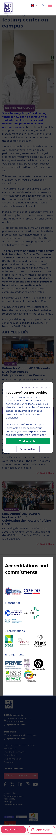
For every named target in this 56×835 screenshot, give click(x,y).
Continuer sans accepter (36, 387)
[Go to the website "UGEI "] (13, 621)
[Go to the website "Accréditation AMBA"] (40, 641)
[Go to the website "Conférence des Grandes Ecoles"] (13, 613)
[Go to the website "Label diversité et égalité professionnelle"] (27, 664)
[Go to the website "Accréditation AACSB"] (9, 641)
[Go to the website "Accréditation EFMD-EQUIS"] (23, 641)
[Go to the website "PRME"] (13, 664)
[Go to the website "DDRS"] (30, 676)
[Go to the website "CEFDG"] (32, 591)
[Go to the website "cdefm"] (31, 613)
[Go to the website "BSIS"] (13, 676)
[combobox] (33, 5)
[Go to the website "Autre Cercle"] (38, 664)
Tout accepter (28, 441)
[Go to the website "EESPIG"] (13, 591)
